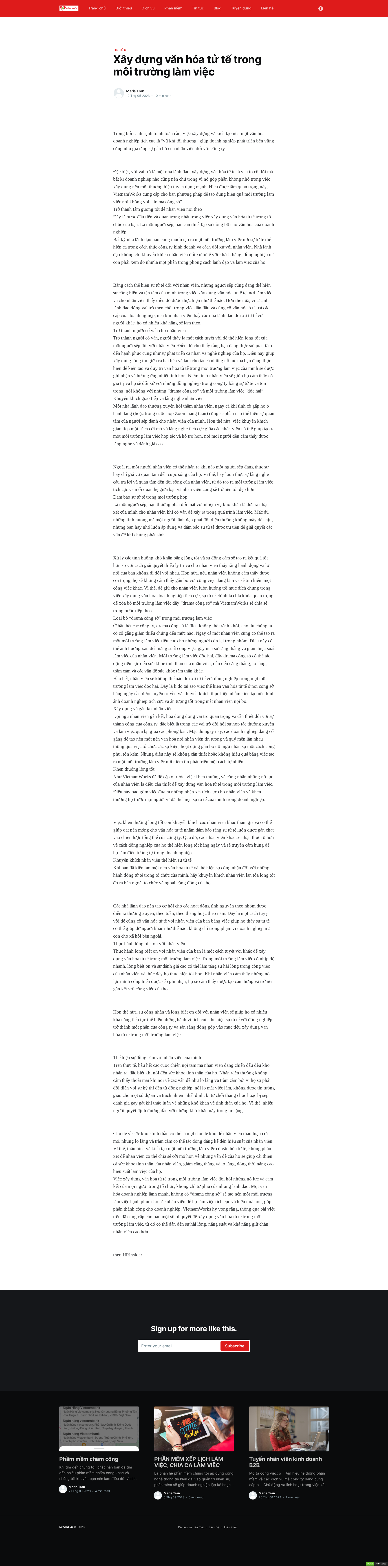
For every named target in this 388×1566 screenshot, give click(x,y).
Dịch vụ (148, 8)
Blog (217, 8)
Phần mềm (173, 8)
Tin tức (198, 8)
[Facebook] (320, 8)
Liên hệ (267, 8)
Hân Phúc (231, 1527)
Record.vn (66, 1527)
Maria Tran (135, 91)
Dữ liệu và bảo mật (191, 1527)
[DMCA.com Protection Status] (377, 1564)
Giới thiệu (123, 8)
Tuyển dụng (241, 8)
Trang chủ (97, 8)
